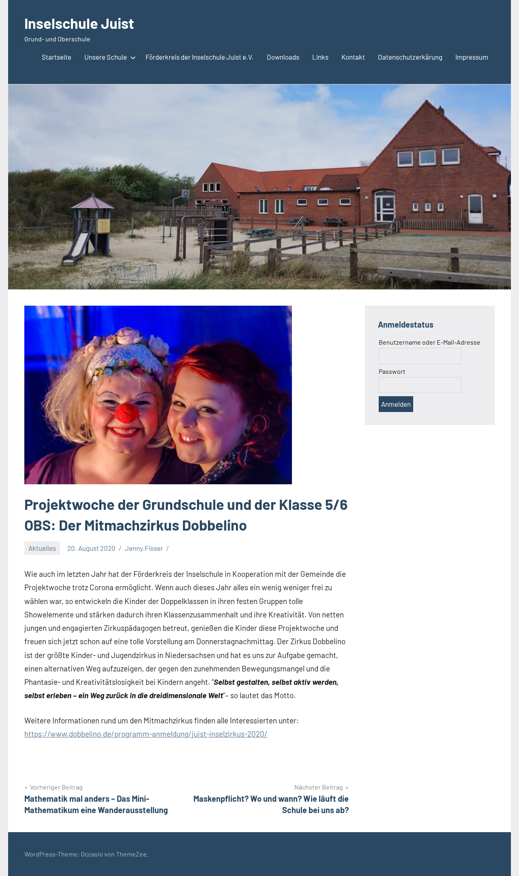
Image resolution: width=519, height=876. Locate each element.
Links (320, 57)
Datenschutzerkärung (410, 57)
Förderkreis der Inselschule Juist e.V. (200, 57)
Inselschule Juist (79, 23)
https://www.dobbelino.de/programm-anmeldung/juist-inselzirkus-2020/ (146, 733)
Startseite (56, 57)
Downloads (283, 57)
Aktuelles (42, 548)
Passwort (392, 371)
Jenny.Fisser (144, 548)
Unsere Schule (105, 57)
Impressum (471, 57)
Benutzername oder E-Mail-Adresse (429, 342)
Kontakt (353, 57)
